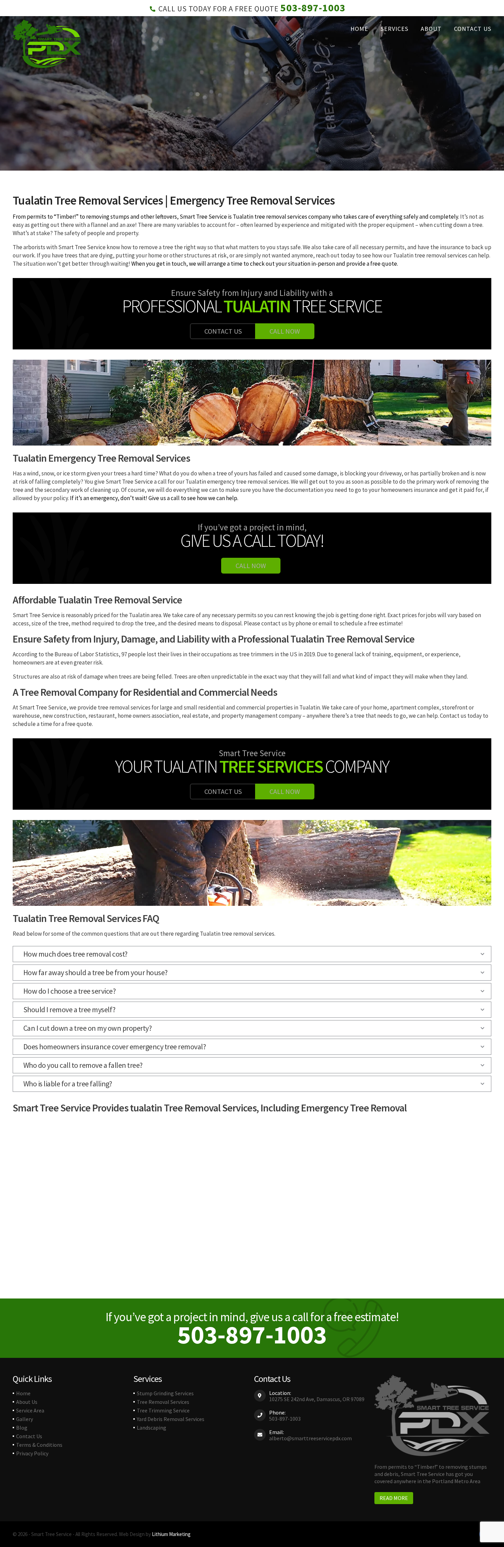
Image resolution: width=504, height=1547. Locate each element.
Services (394, 29)
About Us (26, 1401)
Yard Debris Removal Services (170, 1419)
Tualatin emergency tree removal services (237, 481)
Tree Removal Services (163, 1401)
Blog (21, 1427)
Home (359, 29)
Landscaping (151, 1427)
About (431, 29)
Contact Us (472, 29)
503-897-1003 (313, 7)
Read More (394, 1497)
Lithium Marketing (171, 1534)
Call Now (284, 331)
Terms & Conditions (39, 1444)
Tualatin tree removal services (430, 255)
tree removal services (280, 216)
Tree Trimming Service (163, 1410)
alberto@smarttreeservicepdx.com (310, 1438)
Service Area (30, 1410)
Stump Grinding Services (165, 1393)
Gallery (24, 1419)
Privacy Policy (32, 1453)
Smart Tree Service (203, 216)
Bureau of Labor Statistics (87, 654)
